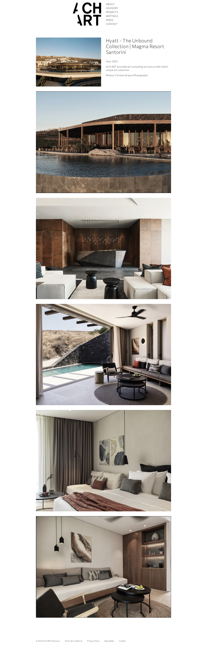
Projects (112, 12)
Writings (112, 16)
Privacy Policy (93, 641)
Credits (122, 641)
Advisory (112, 8)
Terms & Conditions (73, 641)
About (110, 4)
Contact (112, 23)
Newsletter (109, 641)
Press (109, 19)
